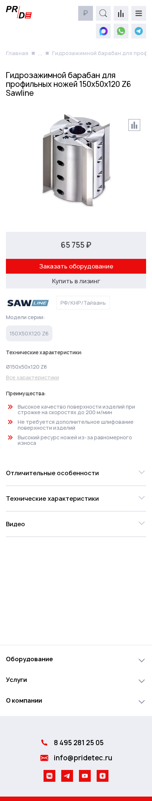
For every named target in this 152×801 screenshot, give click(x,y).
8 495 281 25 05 (79, 742)
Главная (17, 53)
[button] (76, 473)
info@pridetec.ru (83, 758)
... (40, 53)
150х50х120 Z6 (29, 333)
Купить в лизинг (76, 281)
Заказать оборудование (76, 266)
